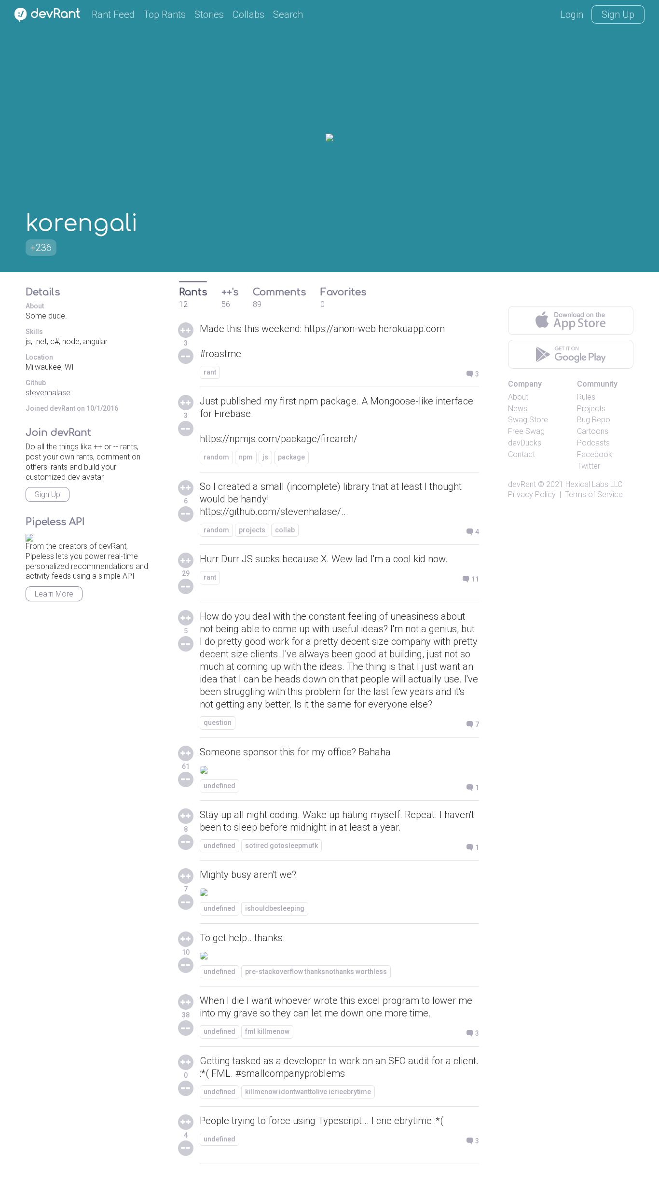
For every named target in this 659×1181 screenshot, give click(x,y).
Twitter (588, 466)
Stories (209, 14)
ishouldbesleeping (274, 908)
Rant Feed (113, 14)
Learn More (54, 593)
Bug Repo (593, 419)
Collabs (248, 14)
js (265, 457)
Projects (591, 408)
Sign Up (618, 14)
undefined (219, 786)
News (517, 408)
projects (252, 530)
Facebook (594, 454)
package (291, 457)
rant (210, 372)
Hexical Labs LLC (593, 484)
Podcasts (593, 442)
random (216, 457)
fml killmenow (267, 1031)
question (218, 722)
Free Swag (526, 431)
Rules (586, 397)
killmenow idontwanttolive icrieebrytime (308, 1092)
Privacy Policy (532, 494)
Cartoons (592, 431)
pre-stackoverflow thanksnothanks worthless (316, 971)
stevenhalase (48, 392)
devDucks (524, 442)
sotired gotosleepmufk (281, 845)
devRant (522, 484)
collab (285, 530)
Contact (521, 454)
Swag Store (528, 419)
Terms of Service (594, 494)
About (518, 397)
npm (246, 457)
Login (571, 14)
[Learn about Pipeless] (29, 536)
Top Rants (164, 14)
